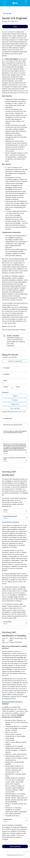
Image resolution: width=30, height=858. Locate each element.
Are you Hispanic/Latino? (10, 516)
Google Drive (15, 404)
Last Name (6, 374)
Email (5, 380)
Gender (5, 510)
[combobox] (3, 388)
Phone (18, 386)
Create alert (10, 345)
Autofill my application (15, 361)
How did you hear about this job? (12, 424)
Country (6, 386)
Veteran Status (7, 621)
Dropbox (15, 400)
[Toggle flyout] (12, 388)
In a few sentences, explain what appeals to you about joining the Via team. (14, 431)
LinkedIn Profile (8, 418)
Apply (15, 26)
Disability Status (7, 819)
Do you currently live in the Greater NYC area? (14, 458)
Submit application (15, 846)
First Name (6, 368)
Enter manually (15, 408)
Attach (15, 396)
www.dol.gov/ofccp (10, 698)
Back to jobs (7, 13)
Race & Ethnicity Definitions (10, 522)
